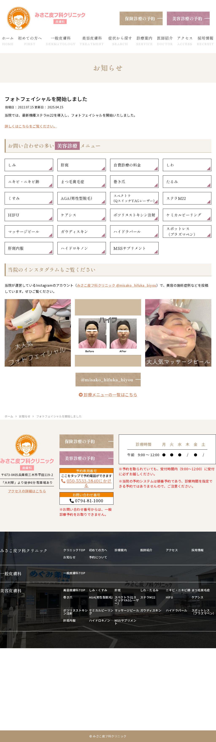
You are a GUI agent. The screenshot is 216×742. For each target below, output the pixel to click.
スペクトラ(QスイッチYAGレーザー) (134, 198)
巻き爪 (119, 181)
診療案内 (121, 549)
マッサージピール (23, 231)
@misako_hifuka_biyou (107, 379)
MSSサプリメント (129, 248)
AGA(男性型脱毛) (76, 198)
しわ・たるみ (149, 590)
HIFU (13, 215)
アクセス (172, 549)
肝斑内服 (16, 248)
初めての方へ (98, 549)
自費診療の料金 (127, 165)
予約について (98, 557)
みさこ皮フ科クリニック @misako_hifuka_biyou (116, 285)
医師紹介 (146, 549)
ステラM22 (176, 198)
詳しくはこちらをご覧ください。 (31, 126)
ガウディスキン (74, 231)
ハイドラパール (127, 231)
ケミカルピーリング (183, 215)
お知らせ (69, 557)
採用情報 (198, 549)
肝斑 (65, 165)
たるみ (172, 181)
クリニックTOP (74, 549)
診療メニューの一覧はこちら (110, 395)
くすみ (14, 198)
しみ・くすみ (98, 590)
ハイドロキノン (74, 248)
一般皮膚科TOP (74, 572)
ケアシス (68, 215)
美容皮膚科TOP (74, 590)
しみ (12, 165)
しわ (170, 165)
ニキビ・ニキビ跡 (23, 181)
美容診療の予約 (187, 18)
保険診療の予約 (140, 18)
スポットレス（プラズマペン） (181, 231)
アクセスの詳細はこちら (27, 490)
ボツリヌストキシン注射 (134, 215)
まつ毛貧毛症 (72, 181)
